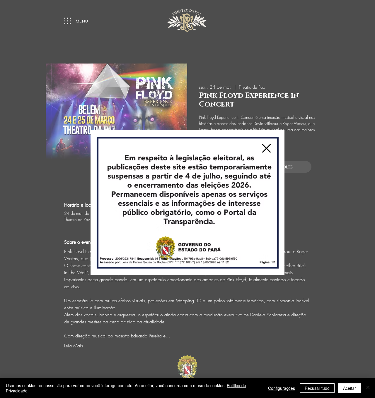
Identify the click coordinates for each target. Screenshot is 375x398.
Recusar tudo (317, 388)
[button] (266, 148)
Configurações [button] (281, 388)
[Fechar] (367, 388)
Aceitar (349, 388)
